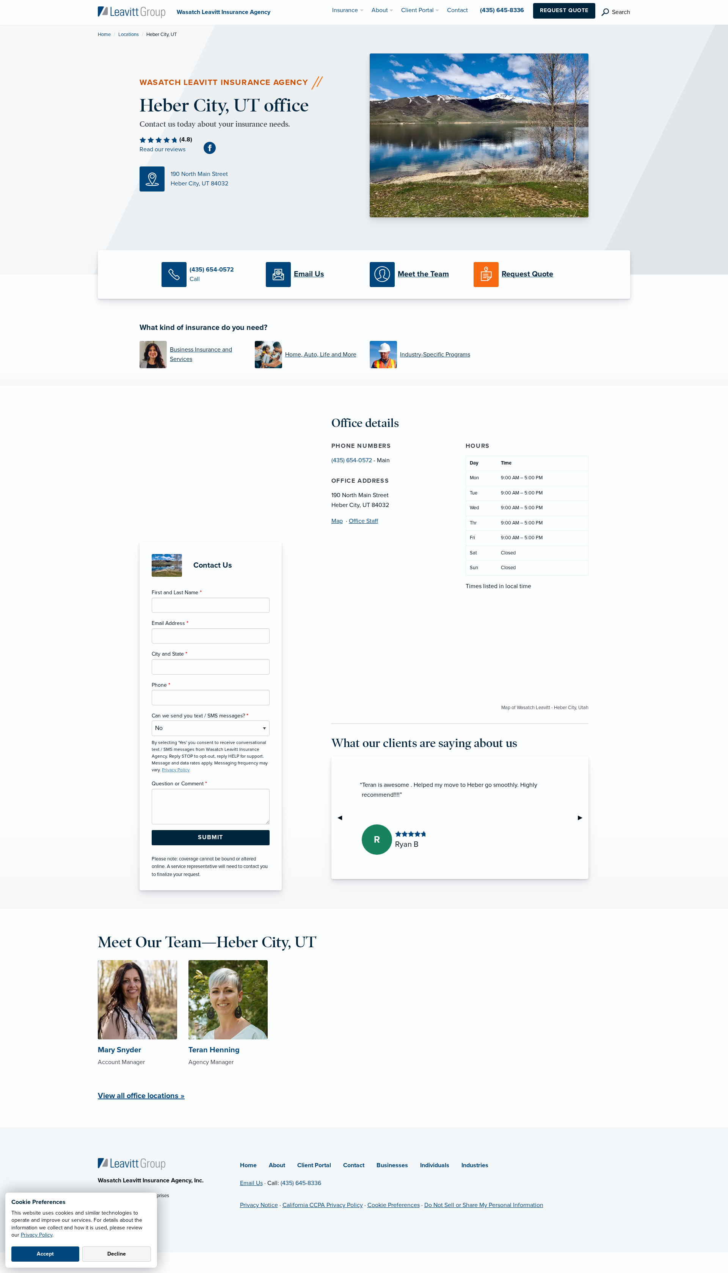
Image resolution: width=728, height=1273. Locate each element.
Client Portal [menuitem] (417, 10)
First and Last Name (177, 592)
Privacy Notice (259, 1205)
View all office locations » (141, 1095)
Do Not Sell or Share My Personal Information (483, 1205)
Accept (45, 1254)
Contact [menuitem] (457, 10)
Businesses (392, 1165)
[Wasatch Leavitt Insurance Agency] (131, 12)
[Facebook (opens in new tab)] (213, 147)
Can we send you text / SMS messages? (200, 716)
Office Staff (363, 521)
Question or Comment (179, 783)
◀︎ (342, 817)
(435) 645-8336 (301, 1183)
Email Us (251, 1183)
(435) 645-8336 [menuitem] (502, 10)
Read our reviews (162, 149)
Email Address (170, 623)
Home (104, 34)
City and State (169, 654)
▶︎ (583, 817)
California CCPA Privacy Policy (322, 1205)
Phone (161, 685)
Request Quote (564, 10)
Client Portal (314, 1165)
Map (337, 521)
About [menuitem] (380, 10)
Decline (116, 1254)
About (277, 1165)
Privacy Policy (36, 1235)
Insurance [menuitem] (345, 10)
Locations (128, 34)
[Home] (131, 1163)
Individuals (434, 1165)
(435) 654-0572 (351, 460)
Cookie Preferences (393, 1205)
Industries (474, 1165)
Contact (353, 1165)
